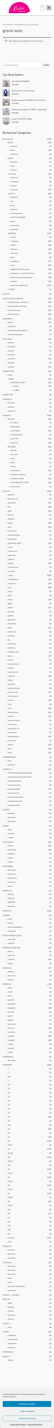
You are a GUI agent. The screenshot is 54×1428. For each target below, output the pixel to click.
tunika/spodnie (14, 805)
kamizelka (11, 1004)
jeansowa (11, 1270)
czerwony (11, 583)
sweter (10, 837)
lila (9, 640)
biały (10, 511)
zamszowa (12, 1290)
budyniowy (12, 539)
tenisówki (12, 931)
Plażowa (11, 898)
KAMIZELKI (7, 399)
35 (9, 1105)
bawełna (13, 162)
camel (10, 547)
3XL (9, 1125)
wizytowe (14, 443)
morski (10, 660)
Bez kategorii (8, 139)
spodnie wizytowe (15, 334)
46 (9, 1149)
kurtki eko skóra (14, 310)
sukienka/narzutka (15, 801)
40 (9, 1129)
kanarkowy (12, 623)
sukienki (11, 367)
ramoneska (14, 225)
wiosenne (14, 229)
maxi (12, 265)
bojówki (13, 450)
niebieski (11, 676)
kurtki (10, 1016)
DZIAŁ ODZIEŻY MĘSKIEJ (13, 298)
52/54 (10, 1181)
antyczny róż (13, 499)
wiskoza (13, 170)
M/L (9, 1234)
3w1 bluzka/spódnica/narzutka (20, 773)
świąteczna (12, 878)
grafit (10, 603)
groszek (11, 611)
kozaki (10, 923)
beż (9, 507)
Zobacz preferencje (27, 1418)
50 (9, 1169)
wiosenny (11, 1315)
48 (9, 1157)
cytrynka (11, 571)
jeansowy (11, 620)
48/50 (10, 1161)
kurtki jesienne (16, 213)
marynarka (12, 850)
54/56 (10, 1189)
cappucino (12, 555)
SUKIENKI (12, 233)
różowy (11, 700)
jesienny (11, 971)
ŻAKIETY (6, 1356)
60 (9, 1213)
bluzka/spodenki (14, 781)
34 (9, 1101)
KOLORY (6, 491)
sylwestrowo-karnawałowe (21, 277)
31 (9, 1089)
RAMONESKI (8, 1057)
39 (9, 1121)
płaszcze (11, 354)
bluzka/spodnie (14, 789)
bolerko (11, 342)
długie (12, 245)
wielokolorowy (13, 736)
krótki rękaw (15, 430)
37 (9, 1113)
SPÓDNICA (7, 1262)
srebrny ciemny (14, 720)
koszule (11, 351)
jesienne (11, 407)
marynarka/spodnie (15, 797)
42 (9, 1137)
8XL (9, 1230)
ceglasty (11, 559)
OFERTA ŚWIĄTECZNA (12, 935)
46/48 (10, 1153)
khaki (10, 627)
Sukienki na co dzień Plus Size (22, 273)
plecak (15, 386)
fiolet (10, 595)
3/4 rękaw (14, 422)
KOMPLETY (7, 769)
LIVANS (6, 826)
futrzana (11, 403)
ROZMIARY (7, 1065)
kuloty (13, 466)
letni (9, 761)
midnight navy (13, 652)
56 (9, 1193)
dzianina (13, 249)
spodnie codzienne (17, 474)
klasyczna (12, 874)
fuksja (10, 599)
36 (9, 1109)
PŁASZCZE (7, 968)
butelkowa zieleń (14, 543)
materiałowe (15, 470)
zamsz (10, 886)
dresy (10, 829)
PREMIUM (7, 984)
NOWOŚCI (7, 911)
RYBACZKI (7, 1246)
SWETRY (6, 1299)
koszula (13, 185)
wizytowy (11, 765)
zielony (10, 744)
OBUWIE (6, 915)
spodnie (11, 363)
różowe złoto (13, 696)
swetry (10, 858)
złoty (10, 748)
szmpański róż (13, 728)
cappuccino (12, 551)
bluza (10, 988)
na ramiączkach (16, 434)
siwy (9, 708)
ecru (9, 587)
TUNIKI (6, 1332)
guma (12, 462)
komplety (11, 346)
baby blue (12, 503)
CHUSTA (6, 294)
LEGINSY (6, 810)
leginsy (11, 1020)
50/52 (10, 1173)
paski (10, 375)
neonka (11, 668)
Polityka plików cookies (18, 1424)
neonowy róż (13, 672)
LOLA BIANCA (8, 842)
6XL (9, 1221)
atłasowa (14, 177)
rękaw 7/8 (14, 438)
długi (10, 1303)
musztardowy (13, 664)
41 (9, 1133)
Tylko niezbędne (27, 1411)
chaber (10, 563)
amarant (11, 494)
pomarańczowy (14, 688)
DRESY (11, 158)
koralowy (11, 636)
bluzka (10, 845)
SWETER (11, 902)
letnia (12, 150)
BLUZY (11, 142)
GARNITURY (8, 394)
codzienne (14, 241)
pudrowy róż (13, 692)
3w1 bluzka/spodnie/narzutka (19, 777)
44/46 (10, 1145)
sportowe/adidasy (15, 927)
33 (9, 1097)
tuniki (10, 1052)
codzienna (14, 181)
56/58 (10, 1197)
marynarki (12, 939)
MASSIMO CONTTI (18, 382)
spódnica (11, 326)
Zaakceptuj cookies (27, 1404)
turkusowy (12, 732)
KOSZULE (12, 174)
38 (9, 1117)
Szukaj (46, 65)
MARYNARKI (8, 866)
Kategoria (7, 415)
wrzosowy (12, 740)
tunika (10, 862)
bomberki (14, 197)
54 (9, 1185)
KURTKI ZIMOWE (17, 217)
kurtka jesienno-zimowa (17, 306)
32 (9, 1092)
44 (9, 1141)
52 (9, 1177)
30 (9, 1084)
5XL (9, 1209)
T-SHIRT (11, 289)
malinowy (11, 648)
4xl (9, 1165)
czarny (10, 575)
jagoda (10, 615)
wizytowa (14, 189)
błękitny (11, 519)
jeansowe (11, 1254)
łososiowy (12, 644)
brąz (9, 527)
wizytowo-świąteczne (19, 285)
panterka (11, 684)
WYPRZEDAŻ (8, 1352)
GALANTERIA (8, 371)
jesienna (13, 146)
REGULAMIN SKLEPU (35, 1424)
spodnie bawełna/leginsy (18, 330)
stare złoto (12, 724)
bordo (10, 523)
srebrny (11, 716)
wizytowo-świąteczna (16, 1286)
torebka (16, 390)
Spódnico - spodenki (11, 1295)
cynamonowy (13, 567)
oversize (11, 1237)
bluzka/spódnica (14, 785)
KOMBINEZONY (9, 757)
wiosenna (14, 154)
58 (9, 1201)
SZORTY (6, 1323)
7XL (9, 1225)
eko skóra (14, 253)
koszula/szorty (14, 793)
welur (12, 166)
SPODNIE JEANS (17, 478)
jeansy (10, 322)
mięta (10, 656)
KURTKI (11, 193)
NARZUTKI (7, 890)
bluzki (10, 951)
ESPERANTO (8, 319)
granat (10, 607)
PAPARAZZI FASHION (11, 948)
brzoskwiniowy (14, 535)
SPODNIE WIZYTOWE (19, 482)
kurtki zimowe (13, 314)
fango (10, 591)
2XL (9, 1076)
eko (11, 201)
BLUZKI (11, 419)
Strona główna (8, 25)
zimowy (11, 979)
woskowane (15, 486)
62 (9, 1217)
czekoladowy (13, 579)
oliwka (10, 680)
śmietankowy (13, 712)
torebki (11, 379)
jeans (12, 205)
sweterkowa (13, 1339)
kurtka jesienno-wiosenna (18, 302)
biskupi (11, 515)
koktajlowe (14, 261)
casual (13, 237)
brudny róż (12, 531)
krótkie (11, 1311)
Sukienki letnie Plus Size (19, 269)
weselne (13, 281)
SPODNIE (12, 447)
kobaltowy (12, 632)
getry (12, 458)
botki (10, 919)
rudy (10, 704)
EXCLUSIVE (7, 339)
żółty (10, 752)
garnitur (11, 1000)
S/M (9, 1242)
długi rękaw (15, 426)
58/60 (10, 1205)
